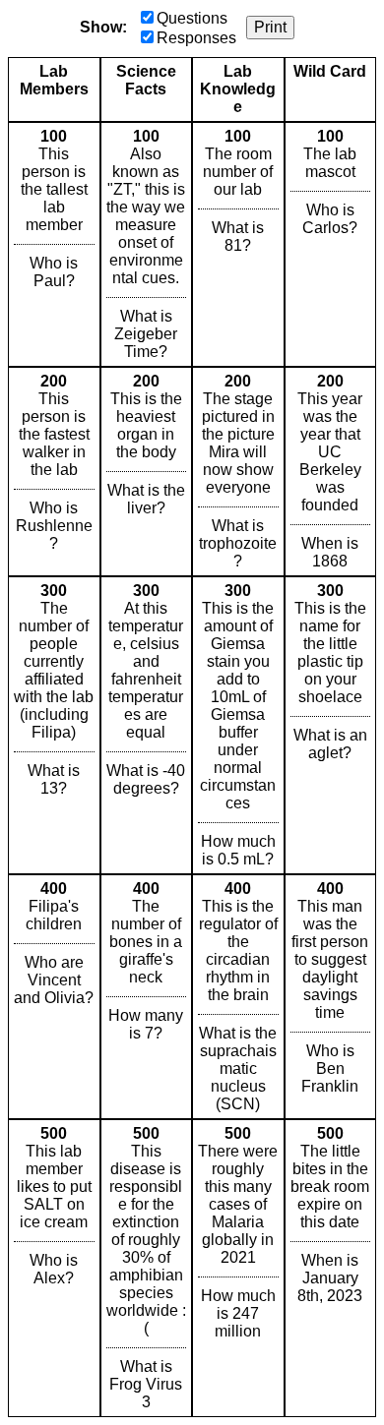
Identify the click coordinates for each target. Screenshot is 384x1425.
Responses (196, 38)
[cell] (54, 244)
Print (270, 27)
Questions (192, 18)
